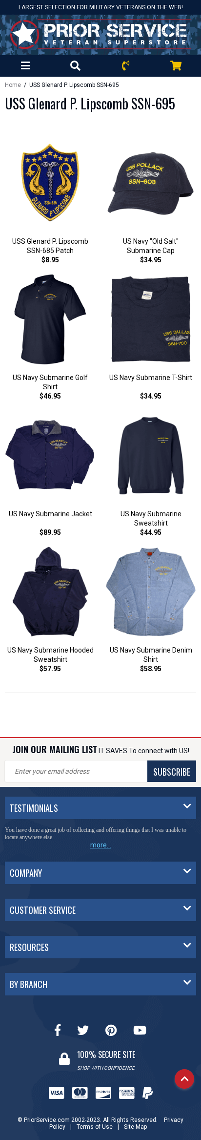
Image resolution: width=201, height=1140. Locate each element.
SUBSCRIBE (171, 771)
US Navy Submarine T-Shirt (150, 377)
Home (13, 85)
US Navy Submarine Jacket (50, 514)
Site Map (135, 1126)
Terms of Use (95, 1126)
